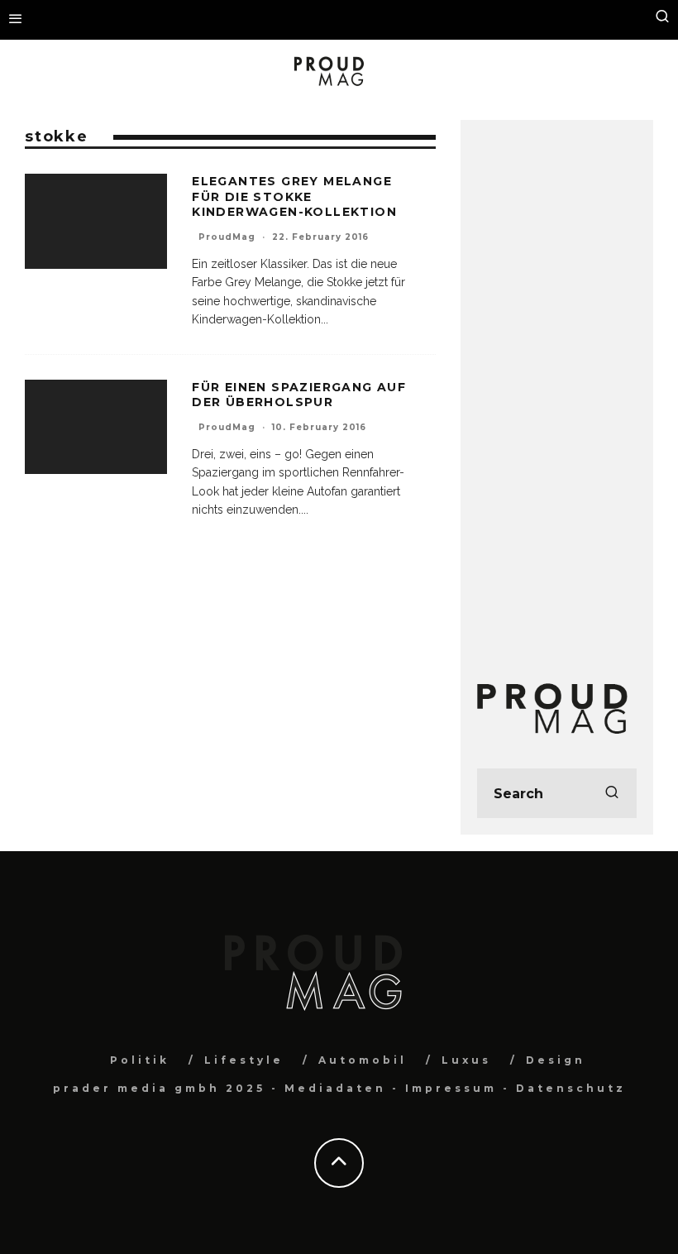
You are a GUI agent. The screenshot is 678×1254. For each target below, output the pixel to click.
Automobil (362, 1060)
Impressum (451, 1088)
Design (555, 1060)
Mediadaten (335, 1088)
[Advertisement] (557, 384)
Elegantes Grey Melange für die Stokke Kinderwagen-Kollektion (294, 196)
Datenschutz (571, 1088)
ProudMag (226, 237)
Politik (140, 1060)
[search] (612, 793)
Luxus (466, 1060)
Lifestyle (244, 1060)
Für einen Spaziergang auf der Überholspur (299, 394)
